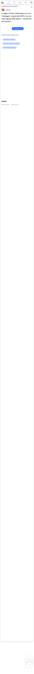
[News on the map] (3, 2)
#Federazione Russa (9, 39)
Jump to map (18, 28)
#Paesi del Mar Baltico (10, 47)
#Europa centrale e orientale (11, 43)
